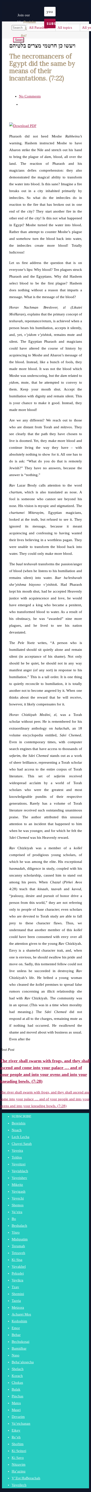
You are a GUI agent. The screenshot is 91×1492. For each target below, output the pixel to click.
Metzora (18, 1307)
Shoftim (18, 1444)
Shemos (18, 1205)
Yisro (16, 1232)
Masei (16, 1410)
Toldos (17, 1157)
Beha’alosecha (23, 1362)
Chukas (17, 1383)
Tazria (16, 1301)
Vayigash (18, 1191)
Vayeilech (19, 1485)
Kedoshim (19, 1321)
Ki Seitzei (19, 1451)
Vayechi (18, 1198)
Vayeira (17, 1150)
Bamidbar (19, 1348)
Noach (17, 1130)
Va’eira (17, 1212)
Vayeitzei (18, 1164)
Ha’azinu (18, 1471)
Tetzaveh (18, 1253)
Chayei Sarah (22, 1144)
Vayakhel (19, 1266)
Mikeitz (17, 1185)
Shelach (18, 1369)
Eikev (16, 1430)
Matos (16, 1403)
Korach (17, 1376)
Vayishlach (20, 1171)
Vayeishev (19, 1178)
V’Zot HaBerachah (26, 1478)
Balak (16, 1389)
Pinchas (17, 1396)
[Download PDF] (22, 126)
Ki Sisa (17, 1260)
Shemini (18, 1294)
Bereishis (18, 1123)
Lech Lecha (20, 1137)
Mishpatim (20, 1239)
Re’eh (16, 1437)
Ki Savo (18, 1458)
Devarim (18, 1417)
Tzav (15, 1287)
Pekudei (18, 1273)
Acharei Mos (21, 1314)
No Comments (30, 96)
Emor (16, 1328)
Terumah (18, 1246)
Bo (14, 1219)
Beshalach (19, 1226)
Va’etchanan (21, 1423)
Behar (16, 1335)
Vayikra (17, 1280)
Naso (15, 1355)
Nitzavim (18, 1464)
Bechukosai (20, 1342)
